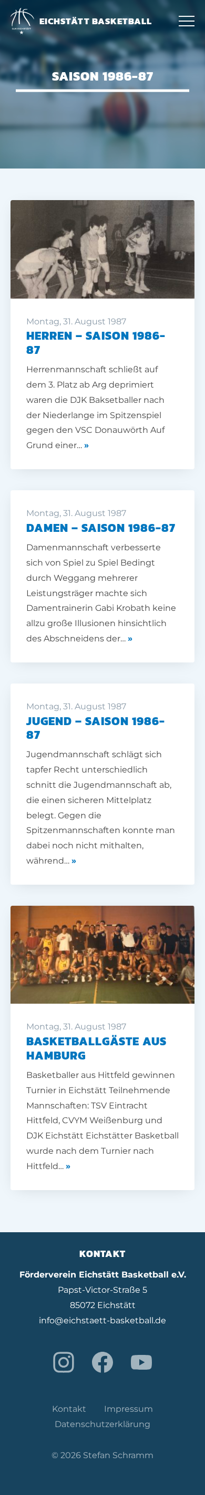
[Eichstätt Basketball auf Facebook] (102, 1362)
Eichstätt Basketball (95, 21)
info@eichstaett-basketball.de (102, 1320)
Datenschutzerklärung (102, 1424)
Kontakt (69, 1409)
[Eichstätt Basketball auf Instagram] (63, 1362)
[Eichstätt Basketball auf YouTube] (141, 1362)
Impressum (128, 1409)
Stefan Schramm (118, 1455)
